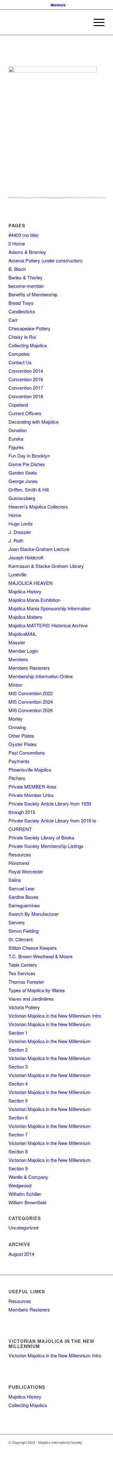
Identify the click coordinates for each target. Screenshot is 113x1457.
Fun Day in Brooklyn (29, 455)
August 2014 (21, 1254)
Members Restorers (29, 667)
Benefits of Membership (32, 294)
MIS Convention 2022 (30, 693)
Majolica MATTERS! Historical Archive (48, 625)
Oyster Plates (22, 744)
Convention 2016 (25, 379)
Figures (16, 447)
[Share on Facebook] (13, 56)
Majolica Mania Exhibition (34, 600)
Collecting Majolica (27, 345)
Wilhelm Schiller (24, 1193)
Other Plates (21, 735)
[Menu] (96, 22)
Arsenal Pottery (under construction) (45, 260)
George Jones (23, 481)
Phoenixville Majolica (29, 769)
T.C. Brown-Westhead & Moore (40, 956)
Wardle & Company (28, 1177)
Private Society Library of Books (41, 837)
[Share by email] (25, 56)
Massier (16, 642)
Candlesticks (21, 311)
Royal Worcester (25, 871)
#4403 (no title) (23, 235)
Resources (19, 854)
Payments (19, 761)
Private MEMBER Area (32, 786)
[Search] (81, 22)
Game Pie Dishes (26, 464)
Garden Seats (22, 472)
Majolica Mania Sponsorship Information (49, 608)
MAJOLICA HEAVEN (30, 583)
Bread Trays (21, 303)
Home (14, 515)
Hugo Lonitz (20, 523)
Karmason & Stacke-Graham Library (46, 566)
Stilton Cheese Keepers (32, 947)
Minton (15, 684)
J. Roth (15, 540)
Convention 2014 (25, 370)
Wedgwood (19, 1185)
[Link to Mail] (100, 1449)
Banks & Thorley (25, 277)
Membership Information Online (40, 676)
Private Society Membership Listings (45, 846)
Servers (16, 922)
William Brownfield (27, 1202)
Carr (13, 319)
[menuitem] (58, 5)
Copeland (18, 404)
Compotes (19, 353)
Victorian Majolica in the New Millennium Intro (54, 1015)
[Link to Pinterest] (81, 1449)
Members (58, 5)
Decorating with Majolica (33, 421)
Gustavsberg (21, 498)
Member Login (23, 650)
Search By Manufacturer (33, 913)
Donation (17, 430)
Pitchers (16, 778)
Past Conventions (26, 752)
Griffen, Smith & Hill (28, 489)
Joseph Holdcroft (25, 557)
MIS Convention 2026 (30, 710)
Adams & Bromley (27, 252)
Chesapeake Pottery (29, 328)
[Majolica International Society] (46, 22)
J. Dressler (19, 532)
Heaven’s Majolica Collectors (38, 506)
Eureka (15, 438)
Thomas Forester (26, 981)
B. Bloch (17, 269)
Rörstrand (18, 863)
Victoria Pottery (24, 1007)
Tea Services (21, 973)
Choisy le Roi (22, 336)
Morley (15, 718)
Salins (14, 880)
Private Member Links (31, 795)
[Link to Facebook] (71, 1449)
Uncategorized (23, 1227)
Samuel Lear (21, 888)
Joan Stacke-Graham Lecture (38, 549)
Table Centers (22, 964)
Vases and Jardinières (31, 998)
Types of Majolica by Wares (36, 990)
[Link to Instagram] (90, 1449)
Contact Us (20, 362)
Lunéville (17, 574)
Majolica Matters (25, 616)
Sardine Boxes (23, 896)
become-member (26, 286)
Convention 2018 (25, 396)
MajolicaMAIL (22, 633)
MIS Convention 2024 (30, 701)
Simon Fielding (23, 930)
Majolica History (24, 591)
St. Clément (20, 939)
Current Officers (24, 413)
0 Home (16, 243)
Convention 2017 (25, 387)
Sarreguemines (24, 905)
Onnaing (17, 727)
